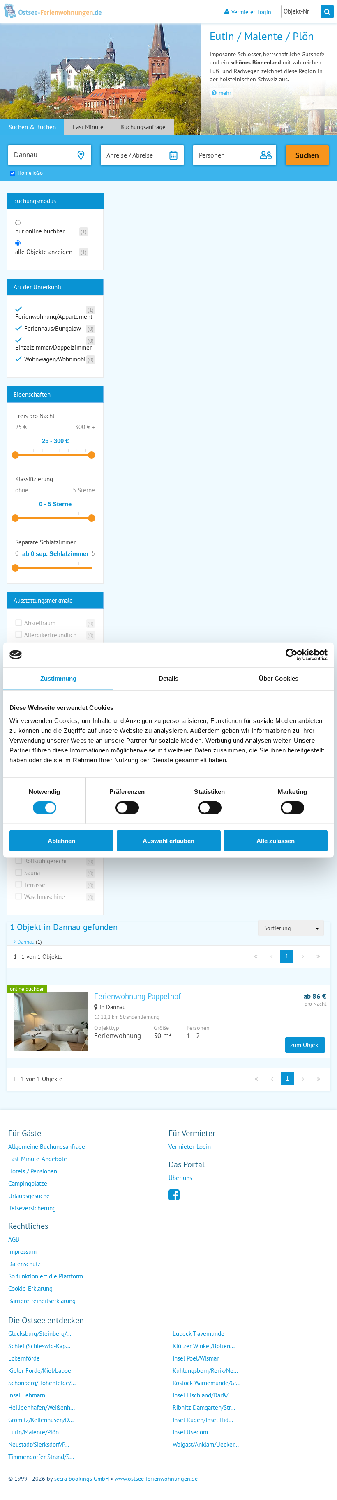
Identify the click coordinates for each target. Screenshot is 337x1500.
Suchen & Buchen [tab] (32, 127)
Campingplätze (27, 1183)
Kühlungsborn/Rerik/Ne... (205, 1370)
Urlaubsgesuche (29, 1196)
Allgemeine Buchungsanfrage (46, 1146)
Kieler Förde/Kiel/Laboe (39, 1370)
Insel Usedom (190, 1432)
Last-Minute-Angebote (37, 1159)
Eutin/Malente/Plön (33, 1432)
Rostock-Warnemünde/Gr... (206, 1383)
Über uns (180, 1178)
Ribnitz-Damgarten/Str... (204, 1407)
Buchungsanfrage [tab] (143, 127)
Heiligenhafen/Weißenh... (41, 1407)
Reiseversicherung (32, 1208)
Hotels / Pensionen (32, 1171)
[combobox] (291, 928)
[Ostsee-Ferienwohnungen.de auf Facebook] (174, 1194)
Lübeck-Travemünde (198, 1334)
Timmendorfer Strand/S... (41, 1457)
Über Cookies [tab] (278, 678)
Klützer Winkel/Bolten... (204, 1346)
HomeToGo (30, 172)
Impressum (22, 1251)
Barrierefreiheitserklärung (42, 1301)
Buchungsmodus (34, 201)
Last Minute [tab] (88, 127)
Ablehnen (61, 840)
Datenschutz (24, 1264)
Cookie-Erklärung (30, 1288)
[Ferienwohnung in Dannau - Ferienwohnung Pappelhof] (51, 1031)
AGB (13, 1239)
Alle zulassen (275, 840)
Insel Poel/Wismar (196, 1358)
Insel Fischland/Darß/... (203, 1395)
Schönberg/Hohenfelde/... (42, 1383)
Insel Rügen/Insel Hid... (203, 1420)
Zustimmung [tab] (58, 678)
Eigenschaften (32, 394)
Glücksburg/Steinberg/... (39, 1334)
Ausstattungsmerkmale (43, 600)
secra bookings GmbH (81, 1478)
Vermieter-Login (251, 12)
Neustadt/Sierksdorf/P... (38, 1444)
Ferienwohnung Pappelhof (137, 996)
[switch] (127, 807)
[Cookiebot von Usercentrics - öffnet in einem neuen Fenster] (292, 655)
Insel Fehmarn (26, 1395)
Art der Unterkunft (38, 287)
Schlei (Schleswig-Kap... (39, 1346)
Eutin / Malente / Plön (262, 36)
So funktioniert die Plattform (45, 1276)
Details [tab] (169, 678)
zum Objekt (305, 1045)
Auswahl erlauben (168, 840)
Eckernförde (24, 1358)
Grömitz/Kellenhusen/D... (41, 1420)
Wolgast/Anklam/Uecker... (206, 1444)
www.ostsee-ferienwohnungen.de (156, 1478)
